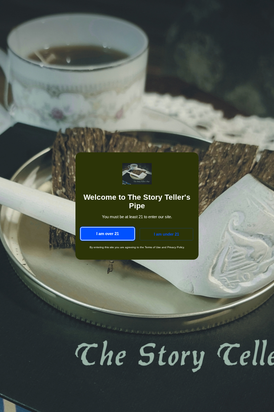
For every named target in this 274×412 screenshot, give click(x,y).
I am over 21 (107, 233)
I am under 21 (166, 234)
